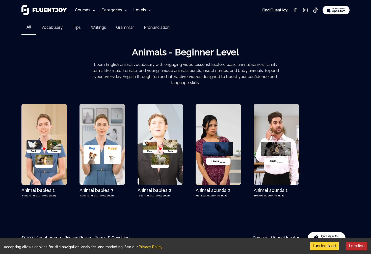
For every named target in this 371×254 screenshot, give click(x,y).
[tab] (28, 27)
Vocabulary (52, 27)
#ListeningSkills (216, 195)
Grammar (125, 27)
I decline (357, 245)
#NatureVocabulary (44, 195)
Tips (77, 27)
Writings (98, 27)
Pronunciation (157, 27)
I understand (324, 245)
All (28, 27)
